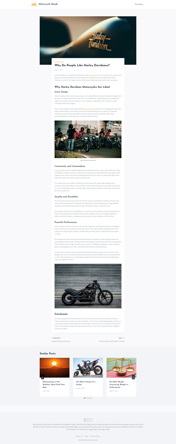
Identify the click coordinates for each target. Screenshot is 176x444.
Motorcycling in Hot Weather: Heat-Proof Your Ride (54, 384)
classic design (89, 109)
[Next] (133, 377)
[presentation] (54, 368)
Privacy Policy (95, 436)
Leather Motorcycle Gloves (61, 339)
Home (86, 436)
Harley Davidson (60, 170)
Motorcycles (59, 62)
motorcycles (93, 75)
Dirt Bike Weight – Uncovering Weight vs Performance (118, 384)
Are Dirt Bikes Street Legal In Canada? (111, 339)
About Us (79, 436)
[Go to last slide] (42, 377)
